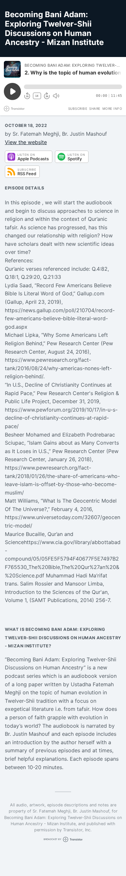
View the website (26, 142)
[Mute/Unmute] (56, 96)
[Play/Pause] (12, 69)
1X (36, 96)
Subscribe (78, 108)
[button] (73, 87)
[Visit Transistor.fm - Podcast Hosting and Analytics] (14, 108)
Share (94, 108)
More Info (112, 108)
